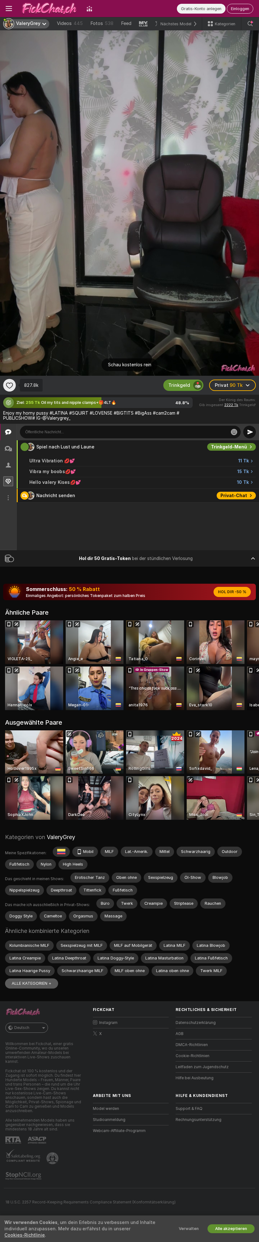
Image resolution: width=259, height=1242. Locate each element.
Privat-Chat (233, 495)
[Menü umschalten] (9, 8)
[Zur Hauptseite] (49, 8)
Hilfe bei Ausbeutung (195, 1078)
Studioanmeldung (109, 1119)
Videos (70, 23)
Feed (126, 23)
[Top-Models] (89, 8)
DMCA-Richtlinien (192, 1045)
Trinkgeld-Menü (229, 446)
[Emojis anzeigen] (234, 432)
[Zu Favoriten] (9, 385)
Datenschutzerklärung (196, 1022)
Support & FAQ (189, 1108)
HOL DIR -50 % (232, 592)
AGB (180, 1034)
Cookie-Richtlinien (192, 1056)
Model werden (106, 1108)
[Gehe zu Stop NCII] (24, 1176)
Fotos (101, 23)
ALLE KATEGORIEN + (31, 983)
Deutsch (21, 1028)
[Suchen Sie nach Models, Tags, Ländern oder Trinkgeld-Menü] (250, 23)
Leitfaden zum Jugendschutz (202, 1067)
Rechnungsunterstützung (198, 1119)
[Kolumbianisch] (61, 852)
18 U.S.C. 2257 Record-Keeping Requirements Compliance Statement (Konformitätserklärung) (90, 1202)
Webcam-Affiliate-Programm (119, 1131)
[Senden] (249, 432)
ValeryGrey (61, 837)
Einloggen (240, 8)
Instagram (108, 1022)
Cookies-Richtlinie (24, 1235)
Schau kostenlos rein (129, 364)
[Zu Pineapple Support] (53, 1158)
